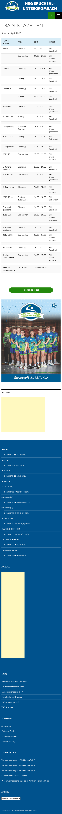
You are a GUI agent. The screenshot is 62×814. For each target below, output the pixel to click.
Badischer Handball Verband (14, 681)
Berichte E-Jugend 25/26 (15, 545)
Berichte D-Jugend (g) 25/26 (16, 534)
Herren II (5, 471)
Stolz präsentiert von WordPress (24, 810)
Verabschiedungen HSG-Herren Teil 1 (18, 770)
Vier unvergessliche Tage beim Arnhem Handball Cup (25, 781)
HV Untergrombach (10, 702)
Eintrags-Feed (7, 731)
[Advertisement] (23, 414)
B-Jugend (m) (7, 486)
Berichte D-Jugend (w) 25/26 (17, 524)
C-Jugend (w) (7, 497)
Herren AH (6, 481)
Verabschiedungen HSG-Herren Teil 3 (18, 760)
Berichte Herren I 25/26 (15, 455)
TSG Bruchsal (7, 707)
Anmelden (6, 726)
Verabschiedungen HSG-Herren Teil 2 (18, 765)
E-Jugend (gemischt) (10, 539)
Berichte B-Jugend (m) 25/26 (17, 492)
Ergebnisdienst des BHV (12, 692)
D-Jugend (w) (7, 518)
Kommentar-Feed (9, 736)
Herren (4, 449)
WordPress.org (8, 741)
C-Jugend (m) (7, 508)
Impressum (5, 810)
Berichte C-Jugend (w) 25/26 (17, 502)
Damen (4, 460)
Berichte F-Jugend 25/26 (15, 555)
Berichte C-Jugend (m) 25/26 (16, 513)
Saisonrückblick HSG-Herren (14, 775)
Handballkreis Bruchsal (11, 697)
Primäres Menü (58, 15)
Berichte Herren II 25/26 (15, 476)
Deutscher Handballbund (12, 686)
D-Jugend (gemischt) (10, 529)
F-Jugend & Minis (9, 550)
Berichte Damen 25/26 (14, 465)
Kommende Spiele (31, 290)
